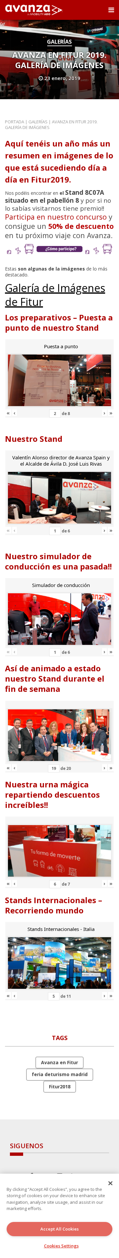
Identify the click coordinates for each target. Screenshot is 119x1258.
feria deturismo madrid (60, 1074)
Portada (14, 122)
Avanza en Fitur (59, 1062)
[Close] (110, 1183)
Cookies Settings (61, 1246)
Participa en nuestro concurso (56, 217)
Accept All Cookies (59, 1229)
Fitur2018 (59, 1086)
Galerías (59, 41)
